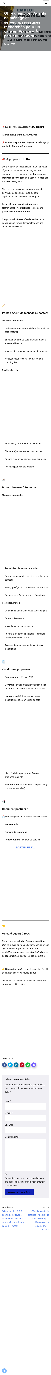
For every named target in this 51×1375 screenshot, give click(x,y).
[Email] (33, 1064)
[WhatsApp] (27, 1064)
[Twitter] (10, 1064)
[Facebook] (4, 1064)
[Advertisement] (25, 92)
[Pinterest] (22, 1064)
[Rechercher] (4, 3)
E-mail (8, 1113)
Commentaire (12, 1137)
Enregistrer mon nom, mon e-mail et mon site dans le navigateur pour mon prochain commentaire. (25, 1182)
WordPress (27, 1372)
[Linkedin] (16, 1064)
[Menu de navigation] (46, 3)
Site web (9, 1125)
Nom (8, 1101)
